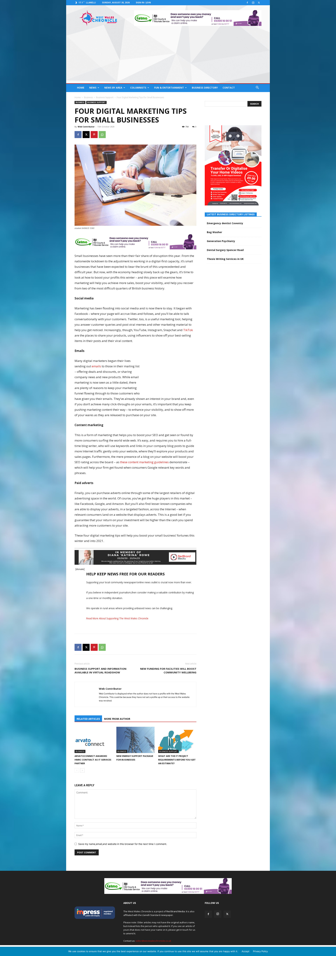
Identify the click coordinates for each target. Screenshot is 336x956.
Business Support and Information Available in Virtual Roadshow (100, 670)
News (92, 87)
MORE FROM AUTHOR (117, 718)
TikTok (188, 330)
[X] (258, 2)
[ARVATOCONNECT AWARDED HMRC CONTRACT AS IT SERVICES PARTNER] (94, 740)
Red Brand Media (175, 911)
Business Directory (205, 87)
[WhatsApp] (102, 134)
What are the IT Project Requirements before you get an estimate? (177, 759)
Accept (245, 951)
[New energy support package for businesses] (135, 740)
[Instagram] (253, 2)
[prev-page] (77, 770)
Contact (229, 87)
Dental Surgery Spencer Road (225, 250)
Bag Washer (214, 232)
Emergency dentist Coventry (225, 223)
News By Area (113, 87)
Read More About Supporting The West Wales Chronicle (117, 618)
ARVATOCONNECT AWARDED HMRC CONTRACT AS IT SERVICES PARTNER (93, 759)
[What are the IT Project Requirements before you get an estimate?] (177, 740)
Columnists (138, 87)
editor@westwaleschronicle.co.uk (153, 940)
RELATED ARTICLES (88, 718)
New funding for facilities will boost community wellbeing (168, 670)
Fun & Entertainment (169, 87)
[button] (257, 88)
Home (80, 87)
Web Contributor (86, 126)
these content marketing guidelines (144, 462)
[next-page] (82, 770)
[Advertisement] (168, 57)
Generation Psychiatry (221, 241)
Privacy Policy (260, 951)
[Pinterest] (94, 134)
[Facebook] (247, 2)
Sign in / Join (143, 2)
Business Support (104, 97)
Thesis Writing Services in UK (225, 259)
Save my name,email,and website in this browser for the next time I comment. (122, 843)
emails (96, 366)
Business (88, 97)
